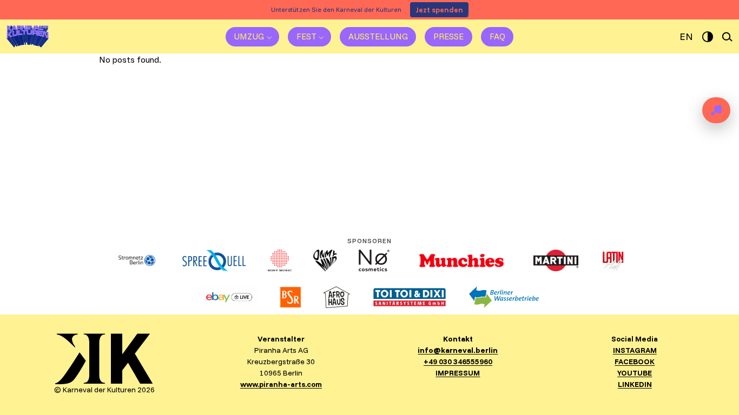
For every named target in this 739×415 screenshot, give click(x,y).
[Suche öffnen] (727, 36)
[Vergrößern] (139, 347)
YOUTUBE (634, 373)
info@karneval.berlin (458, 350)
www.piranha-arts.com (281, 384)
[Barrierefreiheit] (708, 37)
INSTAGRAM (635, 350)
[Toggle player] (716, 110)
